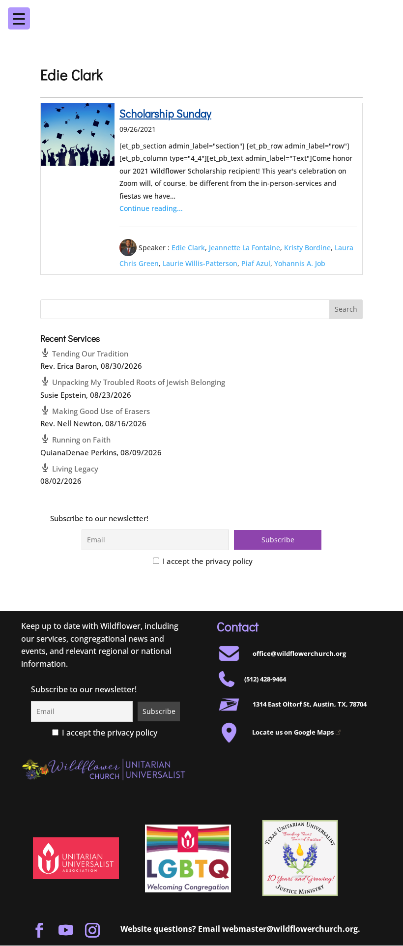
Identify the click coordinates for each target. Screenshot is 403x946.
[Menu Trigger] (377, 11)
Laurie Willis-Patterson (200, 262)
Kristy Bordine (307, 247)
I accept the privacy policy (207, 561)
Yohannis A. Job (299, 262)
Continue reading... (151, 208)
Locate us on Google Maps (293, 732)
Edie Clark (188, 247)
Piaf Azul (255, 262)
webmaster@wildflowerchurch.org (290, 928)
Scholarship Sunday (165, 113)
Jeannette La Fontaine (244, 247)
